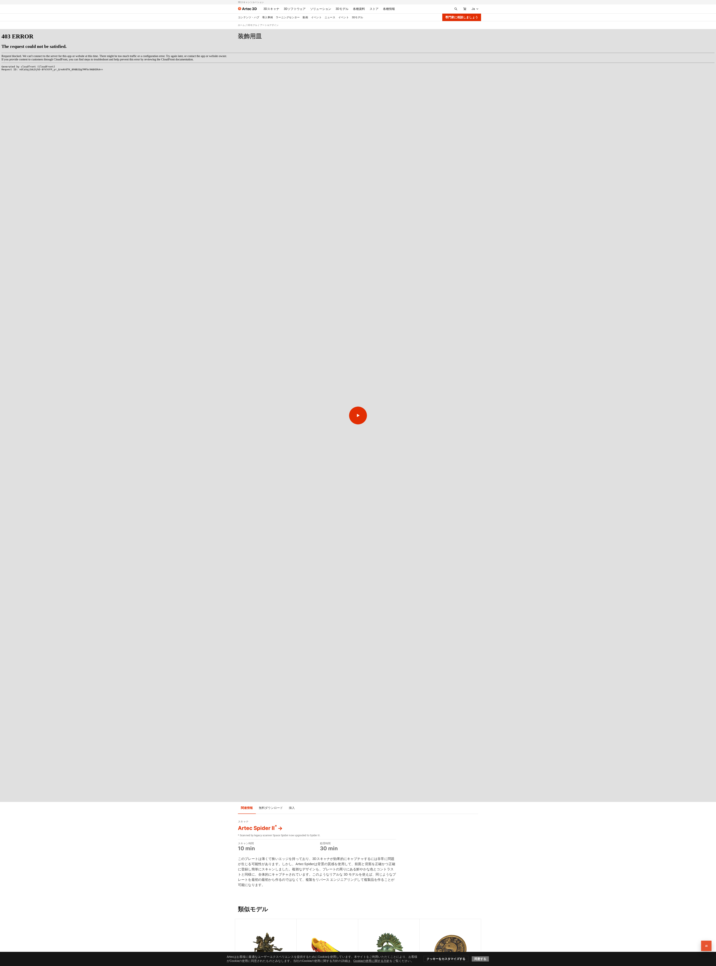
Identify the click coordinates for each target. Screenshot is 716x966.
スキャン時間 (246, 843)
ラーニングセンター (288, 17)
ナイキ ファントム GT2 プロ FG (318, 923)
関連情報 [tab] (247, 808)
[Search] (455, 8)
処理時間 (325, 843)
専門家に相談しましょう (461, 17)
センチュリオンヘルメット (377, 923)
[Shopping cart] (464, 8)
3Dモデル (357, 17)
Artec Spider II (257, 828)
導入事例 (267, 17)
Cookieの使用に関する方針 (371, 961)
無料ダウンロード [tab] (271, 808)
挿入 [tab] (292, 808)
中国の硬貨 (429, 923)
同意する (480, 959)
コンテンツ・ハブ (248, 17)
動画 (305, 17)
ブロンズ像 (244, 923)
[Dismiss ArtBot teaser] (697, 939)
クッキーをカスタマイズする (446, 959)
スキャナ (243, 821)
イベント (316, 17)
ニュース (330, 17)
